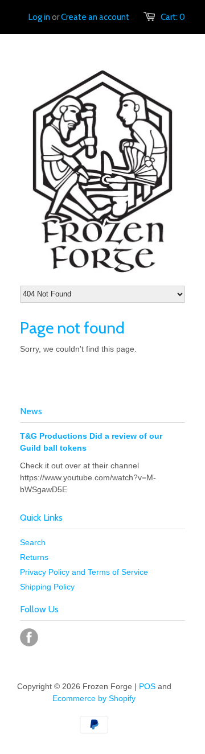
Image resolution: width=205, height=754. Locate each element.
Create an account (95, 17)
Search (33, 542)
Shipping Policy (47, 586)
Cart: (173, 17)
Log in (39, 17)
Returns (34, 557)
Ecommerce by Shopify (94, 698)
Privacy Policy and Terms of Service (84, 571)
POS (147, 686)
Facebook (29, 637)
